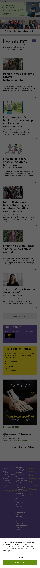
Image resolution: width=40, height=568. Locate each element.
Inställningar (20, 557)
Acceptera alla (20, 562)
